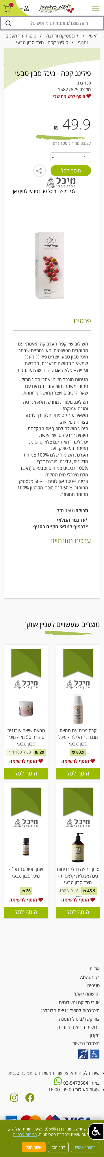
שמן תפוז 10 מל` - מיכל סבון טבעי (26, 872)
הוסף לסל (78, 773)
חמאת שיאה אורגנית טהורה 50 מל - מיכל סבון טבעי (26, 737)
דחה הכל (58, 1147)
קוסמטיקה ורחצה (62, 36)
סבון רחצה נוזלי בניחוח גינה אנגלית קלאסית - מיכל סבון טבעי (78, 876)
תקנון (95, 1035)
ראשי (94, 36)
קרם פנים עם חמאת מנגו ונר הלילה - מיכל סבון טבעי (78, 737)
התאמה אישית (85, 1147)
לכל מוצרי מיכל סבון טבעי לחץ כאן (44, 191)
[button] (96, 1131)
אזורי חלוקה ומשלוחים (79, 1002)
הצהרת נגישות (86, 1043)
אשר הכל (34, 1147)
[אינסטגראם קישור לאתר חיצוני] (14, 1099)
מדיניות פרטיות (25, 1134)
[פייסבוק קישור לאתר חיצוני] (29, 1099)
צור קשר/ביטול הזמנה (79, 1019)
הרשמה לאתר (87, 994)
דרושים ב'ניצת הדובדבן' (77, 1027)
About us (90, 977)
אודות (95, 969)
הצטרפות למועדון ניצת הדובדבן (70, 1010)
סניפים (93, 985)
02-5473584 (75, 1083)
